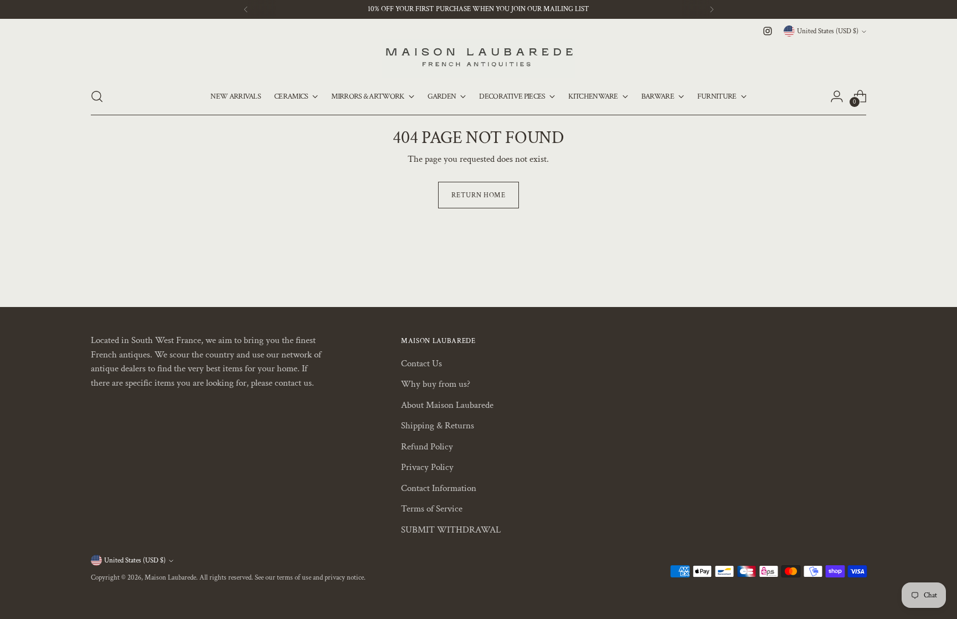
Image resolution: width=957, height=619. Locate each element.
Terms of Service (431, 509)
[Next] (711, 9)
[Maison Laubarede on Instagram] (768, 31)
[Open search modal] (97, 96)
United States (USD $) (827, 31)
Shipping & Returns (437, 426)
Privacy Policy (427, 467)
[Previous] (246, 9)
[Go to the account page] (837, 96)
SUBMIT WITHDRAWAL (451, 530)
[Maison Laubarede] (478, 58)
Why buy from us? (435, 384)
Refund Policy (427, 447)
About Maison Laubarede (447, 405)
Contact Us (421, 363)
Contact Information (438, 488)
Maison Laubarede (170, 577)
